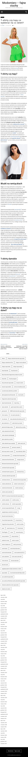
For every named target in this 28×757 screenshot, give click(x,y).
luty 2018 (3, 739)
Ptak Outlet (20, 528)
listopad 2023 (4, 662)
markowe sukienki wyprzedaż (8, 475)
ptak (3, 528)
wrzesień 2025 (4, 616)
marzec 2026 (3, 603)
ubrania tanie (5, 564)
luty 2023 (3, 680)
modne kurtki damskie (7, 487)
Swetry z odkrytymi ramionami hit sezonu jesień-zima (6, 347)
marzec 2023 (3, 678)
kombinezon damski (6, 228)
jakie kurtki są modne (21, 427)
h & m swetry (5, 415)
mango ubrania (20, 459)
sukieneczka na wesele (18, 124)
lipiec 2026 (3, 595)
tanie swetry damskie (17, 556)
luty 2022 (3, 705)
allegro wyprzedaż (6, 366)
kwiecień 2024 (4, 651)
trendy (14, 133)
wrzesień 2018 (4, 724)
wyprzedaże (4, 572)
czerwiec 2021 (4, 722)
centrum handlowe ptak (19, 386)
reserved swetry (19, 532)
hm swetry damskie (15, 415)
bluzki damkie (5, 370)
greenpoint (4, 411)
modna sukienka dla (6, 483)
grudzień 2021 (4, 710)
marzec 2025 (3, 628)
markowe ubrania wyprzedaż (19, 479)
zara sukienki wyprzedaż (7, 576)
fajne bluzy (16, 403)
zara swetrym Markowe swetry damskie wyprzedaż (13, 580)
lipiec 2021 (3, 720)
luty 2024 (3, 655)
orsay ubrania (18, 520)
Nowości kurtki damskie (7, 516)
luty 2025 (3, 630)
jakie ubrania (4, 140)
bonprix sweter (19, 382)
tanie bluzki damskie (15, 548)
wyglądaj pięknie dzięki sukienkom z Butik (11, 568)
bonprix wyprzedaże (6, 386)
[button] (26, 12)
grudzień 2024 (4, 634)
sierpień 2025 (4, 618)
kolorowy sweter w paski (7, 451)
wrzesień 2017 (4, 743)
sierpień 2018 (3, 726)
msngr (18, 508)
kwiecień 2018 (4, 735)
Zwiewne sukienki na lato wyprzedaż (10, 585)
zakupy (2, 17)
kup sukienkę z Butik (20, 451)
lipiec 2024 (3, 645)
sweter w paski (15, 540)
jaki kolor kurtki (5, 447)
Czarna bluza (12, 332)
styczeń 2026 (4, 607)
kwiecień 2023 (4, 676)
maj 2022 (3, 699)
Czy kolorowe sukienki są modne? (9, 390)
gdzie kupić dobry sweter (16, 407)
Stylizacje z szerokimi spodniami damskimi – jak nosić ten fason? (20, 347)
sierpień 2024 (4, 643)
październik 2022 (4, 689)
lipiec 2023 (3, 670)
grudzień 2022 (4, 685)
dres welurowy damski (16, 244)
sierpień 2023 (4, 668)
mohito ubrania (5, 504)
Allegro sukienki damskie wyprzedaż (16, 358)
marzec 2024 (3, 653)
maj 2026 (3, 599)
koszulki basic (12, 276)
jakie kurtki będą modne (7, 427)
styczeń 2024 (4, 657)
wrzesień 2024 (4, 641)
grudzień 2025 (4, 609)
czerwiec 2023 (4, 672)
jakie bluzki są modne (17, 423)
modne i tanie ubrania (19, 483)
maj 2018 (2, 733)
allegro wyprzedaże (17, 366)
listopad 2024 (4, 637)
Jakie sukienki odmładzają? (8, 435)
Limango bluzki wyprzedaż (19, 455)
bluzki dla (4, 378)
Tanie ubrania (5, 560)
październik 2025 (4, 614)
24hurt (3, 358)
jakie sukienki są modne (7, 439)
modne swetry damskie (7, 492)
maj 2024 (3, 649)
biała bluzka (14, 313)
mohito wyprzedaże (16, 504)
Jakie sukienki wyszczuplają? (8, 443)
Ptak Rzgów (4, 532)
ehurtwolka (21, 394)
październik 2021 (4, 714)
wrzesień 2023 (4, 666)
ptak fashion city (11, 528)
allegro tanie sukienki (21, 362)
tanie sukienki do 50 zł (19, 552)
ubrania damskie (15, 560)
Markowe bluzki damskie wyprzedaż (10, 463)
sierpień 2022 (4, 693)
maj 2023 (3, 674)
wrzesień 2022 (4, 691)
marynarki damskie (14, 136)
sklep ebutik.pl (15, 536)
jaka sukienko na (5, 423)
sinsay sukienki (5, 536)
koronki (9, 204)
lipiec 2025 (3, 620)
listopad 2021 (3, 712)
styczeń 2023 (4, 682)
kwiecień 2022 (4, 701)
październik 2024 (4, 639)
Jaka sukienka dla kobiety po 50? (17, 419)
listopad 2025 (4, 611)
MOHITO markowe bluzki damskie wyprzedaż (12, 496)
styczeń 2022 (4, 708)
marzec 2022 (3, 703)
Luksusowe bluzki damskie (8, 459)
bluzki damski (14, 370)
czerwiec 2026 (4, 597)
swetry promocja (17, 544)
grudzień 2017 (4, 741)
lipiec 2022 (3, 695)
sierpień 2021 (3, 718)
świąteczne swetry (6, 589)
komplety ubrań (18, 220)
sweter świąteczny (6, 544)
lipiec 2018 (3, 728)
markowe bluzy (20, 471)
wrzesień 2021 (4, 716)
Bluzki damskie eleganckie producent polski (12, 374)
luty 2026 (3, 605)
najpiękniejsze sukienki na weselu (9, 512)
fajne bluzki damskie (6, 403)
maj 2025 (3, 624)
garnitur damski (16, 138)
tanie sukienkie (5, 556)
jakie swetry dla (21, 443)
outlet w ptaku (20, 524)
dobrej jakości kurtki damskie (8, 394)
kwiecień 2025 (4, 626)
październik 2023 (4, 664)
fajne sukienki (5, 407)
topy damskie (18, 209)
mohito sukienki (5, 500)
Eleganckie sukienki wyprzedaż (9, 399)
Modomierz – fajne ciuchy (14, 4)
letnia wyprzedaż (6, 455)
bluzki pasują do (13, 378)
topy (17, 68)
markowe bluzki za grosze (8, 471)
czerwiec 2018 (4, 731)
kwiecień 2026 (4, 601)
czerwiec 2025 (4, 622)
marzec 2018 (3, 737)
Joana (3, 25)
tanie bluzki (4, 548)
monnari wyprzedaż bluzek (8, 508)
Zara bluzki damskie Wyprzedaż (17, 572)
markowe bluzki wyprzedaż (8, 467)
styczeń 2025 (4, 632)
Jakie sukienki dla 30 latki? (8, 431)
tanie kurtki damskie (6, 552)
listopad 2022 (4, 687)
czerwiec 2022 (4, 697)
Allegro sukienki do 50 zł (7, 362)
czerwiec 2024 (4, 647)
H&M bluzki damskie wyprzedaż (17, 411)
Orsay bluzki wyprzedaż (7, 520)
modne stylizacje (19, 487)
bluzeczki (18, 274)
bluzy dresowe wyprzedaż (8, 382)
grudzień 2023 (4, 660)
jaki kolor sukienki (16, 447)
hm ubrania (4, 419)
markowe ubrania (6, 479)
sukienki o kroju (5, 540)
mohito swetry (15, 500)
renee (11, 532)
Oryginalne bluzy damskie (8, 524)
